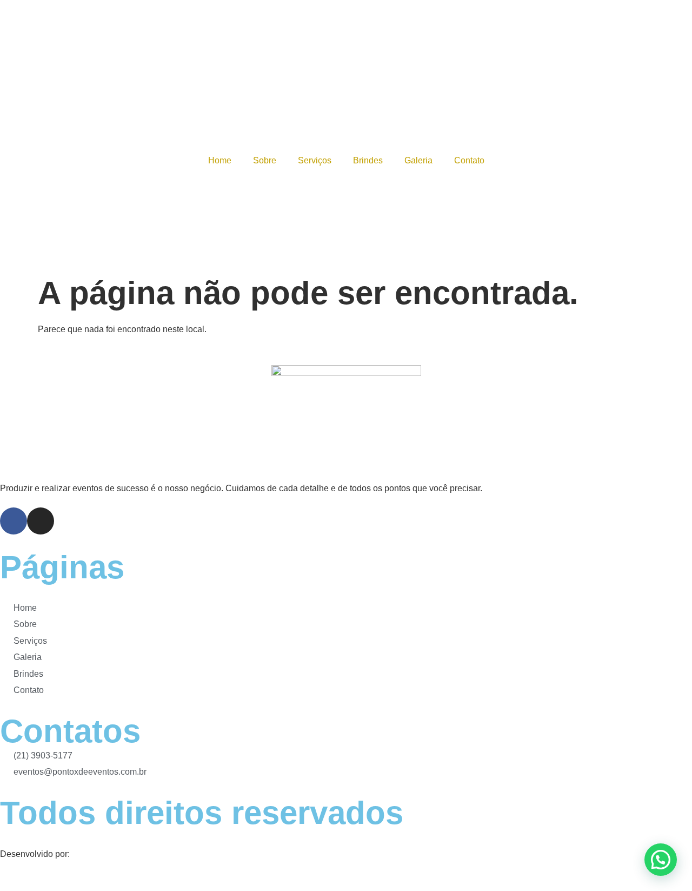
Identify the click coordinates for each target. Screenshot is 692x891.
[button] (660, 859)
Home (219, 160)
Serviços (314, 160)
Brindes (368, 160)
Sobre (264, 160)
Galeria (418, 160)
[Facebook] (13, 520)
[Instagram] (40, 520)
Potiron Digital (99, 854)
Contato (469, 160)
